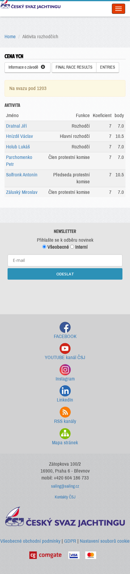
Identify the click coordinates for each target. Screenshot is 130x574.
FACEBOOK (65, 336)
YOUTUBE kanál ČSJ (65, 357)
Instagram (65, 378)
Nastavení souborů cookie (105, 541)
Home (10, 36)
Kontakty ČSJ (65, 497)
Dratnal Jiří (16, 126)
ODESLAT (65, 274)
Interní (81, 247)
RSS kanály (65, 421)
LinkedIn (65, 399)
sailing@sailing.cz (65, 486)
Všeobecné (57, 247)
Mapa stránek (65, 442)
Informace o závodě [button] (24, 67)
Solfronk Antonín (21, 174)
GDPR (70, 541)
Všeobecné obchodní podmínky (30, 541)
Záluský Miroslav (21, 192)
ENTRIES (107, 67)
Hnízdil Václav (19, 136)
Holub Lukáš (18, 146)
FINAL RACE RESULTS (74, 67)
